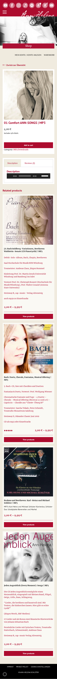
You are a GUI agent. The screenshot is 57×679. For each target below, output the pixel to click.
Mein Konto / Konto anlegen (28, 55)
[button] (5, 674)
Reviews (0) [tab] (30, 163)
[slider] (45, 175)
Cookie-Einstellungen (40, 667)
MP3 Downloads (20, 149)
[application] (28, 176)
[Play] (10, 176)
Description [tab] (12, 163)
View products (28, 316)
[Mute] (39, 176)
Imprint (10, 667)
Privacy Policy (22, 667)
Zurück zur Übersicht (14, 64)
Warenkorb (49, 55)
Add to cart (28, 145)
